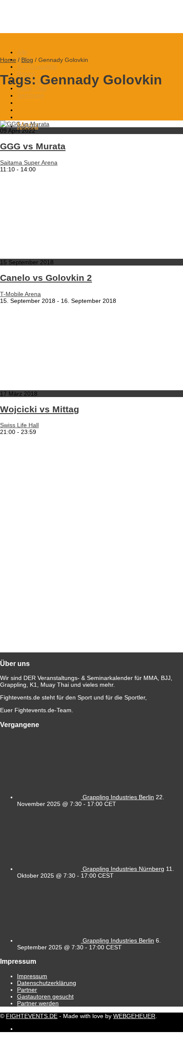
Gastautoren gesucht (45, 996)
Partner (27, 989)
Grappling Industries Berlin (118, 797)
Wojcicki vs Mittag (39, 409)
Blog (27, 59)
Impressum (32, 976)
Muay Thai (31, 88)
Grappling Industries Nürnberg (123, 868)
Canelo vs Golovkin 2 (46, 278)
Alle (22, 52)
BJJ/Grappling (37, 66)
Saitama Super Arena (28, 162)
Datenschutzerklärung (46, 982)
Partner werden (38, 1003)
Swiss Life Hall (19, 425)
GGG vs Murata (33, 146)
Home (8, 59)
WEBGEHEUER (134, 1016)
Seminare (30, 95)
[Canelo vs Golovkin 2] (85, 255)
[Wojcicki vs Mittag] (85, 386)
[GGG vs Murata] (24, 123)
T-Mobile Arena (20, 294)
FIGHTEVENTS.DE (31, 1016)
